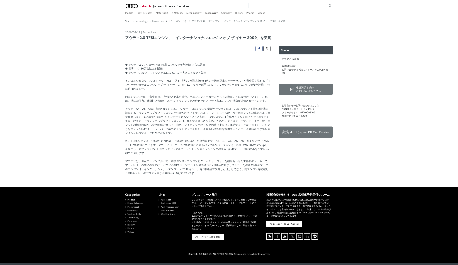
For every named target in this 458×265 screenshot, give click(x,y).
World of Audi (168, 214)
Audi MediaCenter (170, 206)
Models (129, 12)
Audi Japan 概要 (168, 203)
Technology (211, 12)
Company (226, 12)
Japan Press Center (166, 6)
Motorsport (162, 12)
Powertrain (158, 21)
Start (128, 21)
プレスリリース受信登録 (207, 236)
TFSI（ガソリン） (178, 21)
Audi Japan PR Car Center (284, 223)
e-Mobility (177, 12)
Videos (261, 12)
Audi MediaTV (168, 210)
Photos (250, 12)
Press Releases (144, 12)
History (239, 12)
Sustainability (193, 12)
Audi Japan (166, 199)
